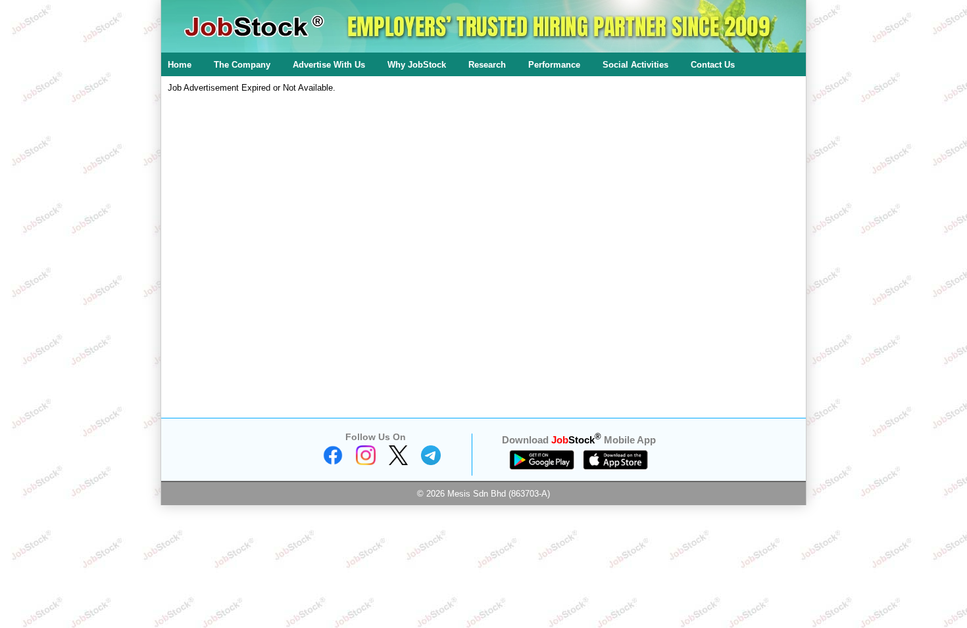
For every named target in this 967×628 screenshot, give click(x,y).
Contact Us (713, 65)
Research (487, 65)
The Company (242, 65)
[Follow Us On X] (398, 462)
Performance (554, 65)
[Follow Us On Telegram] (431, 462)
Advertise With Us (329, 65)
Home (179, 65)
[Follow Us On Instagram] (366, 462)
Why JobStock (416, 65)
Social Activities (635, 65)
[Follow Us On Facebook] (333, 462)
